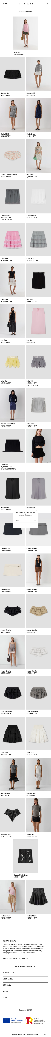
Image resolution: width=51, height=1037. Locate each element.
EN (45, 1034)
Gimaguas (7, 959)
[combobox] (45, 1034)
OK (35, 521)
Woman (22, 11)
